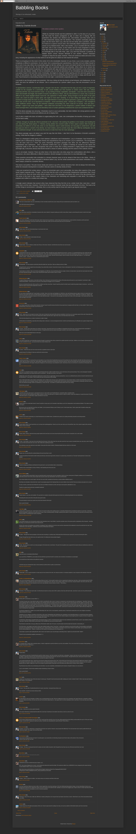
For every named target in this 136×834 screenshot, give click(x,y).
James (20, 414)
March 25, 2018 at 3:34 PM (25, 548)
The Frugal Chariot (105, 127)
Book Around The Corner (106, 91)
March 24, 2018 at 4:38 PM (25, 427)
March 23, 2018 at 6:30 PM (25, 214)
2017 (102, 72)
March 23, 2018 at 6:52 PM (25, 246)
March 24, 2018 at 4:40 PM (25, 435)
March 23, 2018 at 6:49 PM (25, 231)
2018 (102, 41)
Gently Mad (103, 95)
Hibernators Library (105, 97)
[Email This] (35, 191)
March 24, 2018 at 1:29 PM (25, 397)
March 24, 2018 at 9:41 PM (25, 489)
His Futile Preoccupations (106, 99)
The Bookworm (22, 736)
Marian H (21, 401)
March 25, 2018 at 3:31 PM (25, 538)
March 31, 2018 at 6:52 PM (25, 637)
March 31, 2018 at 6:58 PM (25, 646)
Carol (20, 677)
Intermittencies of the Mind (106, 100)
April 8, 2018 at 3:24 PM (24, 772)
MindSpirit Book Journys (106, 107)
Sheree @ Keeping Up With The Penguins (28, 717)
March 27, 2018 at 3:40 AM (25, 574)
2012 (102, 81)
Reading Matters (104, 113)
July (103, 52)
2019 (102, 39)
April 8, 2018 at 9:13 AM (24, 741)
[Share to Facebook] (40, 191)
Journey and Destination (106, 103)
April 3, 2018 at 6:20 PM (24, 703)
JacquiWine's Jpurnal (105, 102)
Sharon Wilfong (22, 473)
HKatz (20, 519)
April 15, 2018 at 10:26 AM (24, 807)
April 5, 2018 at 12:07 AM (24, 722)
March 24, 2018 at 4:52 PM (25, 458)
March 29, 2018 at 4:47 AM (25, 592)
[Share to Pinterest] (41, 191)
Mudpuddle (21, 250)
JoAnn (20, 338)
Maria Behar (22, 596)
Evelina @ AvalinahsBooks (25, 578)
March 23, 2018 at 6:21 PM (25, 206)
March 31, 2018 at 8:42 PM (25, 673)
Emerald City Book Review (106, 94)
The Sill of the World (105, 129)
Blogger (73, 823)
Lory (20, 370)
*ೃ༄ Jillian (21, 509)
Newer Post (18, 813)
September (104, 48)
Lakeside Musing (104, 105)
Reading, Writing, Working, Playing (108, 115)
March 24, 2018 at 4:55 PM (25, 469)
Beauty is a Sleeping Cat (106, 89)
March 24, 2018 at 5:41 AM (25, 299)
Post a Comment (21, 810)
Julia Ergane (22, 391)
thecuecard (21, 303)
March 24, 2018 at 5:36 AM (25, 287)
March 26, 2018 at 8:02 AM (25, 566)
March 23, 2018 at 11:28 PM (25, 258)
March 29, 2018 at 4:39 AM (25, 584)
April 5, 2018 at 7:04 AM (24, 731)
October (104, 46)
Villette (27, 193)
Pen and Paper (104, 110)
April (103, 58)
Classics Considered (105, 92)
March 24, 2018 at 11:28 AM (25, 365)
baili (20, 552)
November (104, 45)
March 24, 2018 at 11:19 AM (25, 354)
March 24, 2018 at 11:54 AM (25, 387)
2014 (102, 78)
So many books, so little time (25, 199)
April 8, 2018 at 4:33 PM (24, 780)
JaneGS (21, 696)
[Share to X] (38, 191)
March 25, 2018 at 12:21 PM (25, 515)
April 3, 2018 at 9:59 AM (24, 692)
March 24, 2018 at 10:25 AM (25, 322)
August (104, 50)
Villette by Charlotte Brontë (108, 61)
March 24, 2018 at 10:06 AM (25, 308)
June (103, 54)
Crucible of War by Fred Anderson (109, 63)
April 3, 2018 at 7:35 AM (24, 682)
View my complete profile (112, 26)
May (103, 56)
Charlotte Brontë (22, 193)
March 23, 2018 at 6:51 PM (25, 238)
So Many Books (104, 118)
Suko (20, 210)
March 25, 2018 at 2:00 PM (25, 528)
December (104, 43)
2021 (102, 36)
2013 (102, 80)
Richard (21, 784)
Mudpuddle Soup (104, 108)
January (104, 70)
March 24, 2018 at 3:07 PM (25, 410)
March (103, 59)
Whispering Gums (23, 278)
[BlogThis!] (37, 191)
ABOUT (21, 18)
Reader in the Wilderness (106, 111)
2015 (102, 76)
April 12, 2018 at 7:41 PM (24, 799)
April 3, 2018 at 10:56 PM (24, 713)
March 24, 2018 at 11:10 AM (25, 343)
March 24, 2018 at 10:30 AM (25, 334)
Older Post (92, 813)
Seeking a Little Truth (105, 116)
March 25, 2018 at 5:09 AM (25, 504)
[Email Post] (33, 191)
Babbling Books (32, 7)
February (104, 68)
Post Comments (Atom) (26, 815)
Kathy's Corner (22, 358)
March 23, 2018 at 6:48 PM (25, 223)
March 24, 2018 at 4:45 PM (25, 447)
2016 (102, 74)
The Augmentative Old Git (106, 123)
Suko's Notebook (104, 121)
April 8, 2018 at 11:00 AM (24, 748)
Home (15, 18)
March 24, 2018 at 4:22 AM (25, 274)
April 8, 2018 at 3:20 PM (24, 756)
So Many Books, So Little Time (107, 119)
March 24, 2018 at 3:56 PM (25, 418)
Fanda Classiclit (22, 218)
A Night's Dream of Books (106, 87)
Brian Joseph (22, 227)
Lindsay (21, 804)
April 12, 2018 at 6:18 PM (24, 790)
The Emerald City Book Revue (107, 126)
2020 (102, 38)
